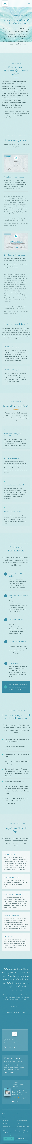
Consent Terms (17, 1135)
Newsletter (19, 1114)
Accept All (8, 1138)
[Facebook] (5, 1047)
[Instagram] (9, 1047)
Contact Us (5, 1114)
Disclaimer (4, 1123)
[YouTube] (13, 1047)
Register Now (16, 1006)
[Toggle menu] (29, 3)
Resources (19, 1117)
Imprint (18, 1123)
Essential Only (21, 1138)
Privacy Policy (5, 1120)
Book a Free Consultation (16, 1012)
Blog (3, 1117)
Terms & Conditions (22, 1120)
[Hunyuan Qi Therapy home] (5, 3)
